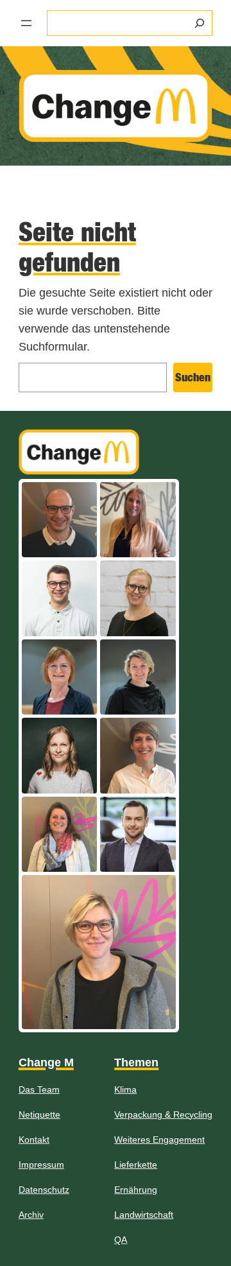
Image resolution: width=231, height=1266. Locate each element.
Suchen (192, 377)
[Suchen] (199, 23)
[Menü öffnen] (26, 23)
